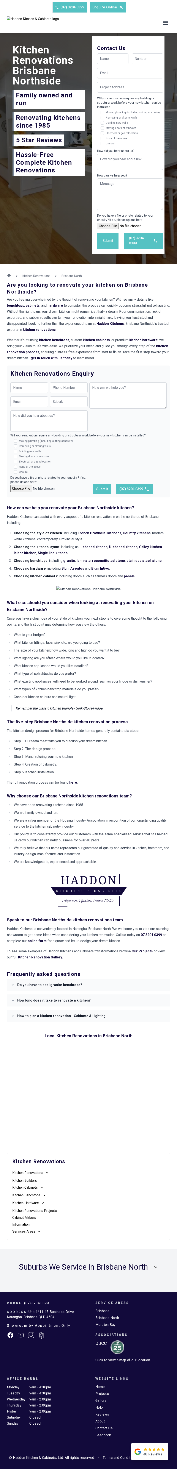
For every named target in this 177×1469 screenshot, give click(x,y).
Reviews (102, 1414)
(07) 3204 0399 (72, 7)
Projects (102, 1394)
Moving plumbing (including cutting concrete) (133, 112)
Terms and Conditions (120, 1458)
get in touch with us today (51, 358)
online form (37, 941)
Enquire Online (104, 7)
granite (69, 561)
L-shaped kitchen (93, 547)
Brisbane (102, 1311)
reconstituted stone (108, 561)
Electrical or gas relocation (122, 133)
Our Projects (142, 951)
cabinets (33, 305)
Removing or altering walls (121, 117)
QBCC (101, 1343)
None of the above (116, 138)
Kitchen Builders (24, 1180)
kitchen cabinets (96, 340)
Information (21, 1224)
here (73, 782)
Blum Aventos (73, 568)
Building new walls (117, 122)
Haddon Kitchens (110, 324)
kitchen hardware (143, 340)
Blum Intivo (100, 568)
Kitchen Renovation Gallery (40, 957)
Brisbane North (107, 1318)
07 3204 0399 (151, 935)
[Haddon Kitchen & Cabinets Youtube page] (20, 1335)
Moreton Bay (105, 1325)
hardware (55, 305)
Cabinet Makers (24, 1218)
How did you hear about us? (115, 151)
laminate (84, 561)
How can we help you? (112, 175)
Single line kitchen (53, 553)
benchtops (15, 305)
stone (157, 561)
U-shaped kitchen (123, 547)
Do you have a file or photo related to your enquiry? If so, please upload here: (125, 218)
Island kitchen (25, 553)
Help (99, 1407)
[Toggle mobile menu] (165, 23)
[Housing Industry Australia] (115, 1347)
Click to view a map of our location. (123, 1360)
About (100, 1421)
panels (129, 576)
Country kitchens (137, 533)
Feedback (103, 1435)
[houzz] (41, 1335)
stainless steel (138, 561)
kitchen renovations (39, 330)
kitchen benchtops (54, 340)
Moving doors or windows (121, 128)
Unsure (110, 143)
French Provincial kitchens (99, 533)
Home (100, 1387)
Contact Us (104, 1428)
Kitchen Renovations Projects (34, 1211)
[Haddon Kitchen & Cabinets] (33, 23)
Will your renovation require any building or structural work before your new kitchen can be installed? (129, 103)
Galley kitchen (150, 547)
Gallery (100, 1401)
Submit (108, 241)
